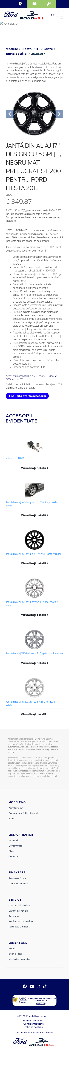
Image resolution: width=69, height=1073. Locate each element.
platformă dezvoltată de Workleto (34, 1032)
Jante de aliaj (17, 54)
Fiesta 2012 (31, 49)
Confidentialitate (33, 1023)
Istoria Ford (15, 954)
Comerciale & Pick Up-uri (23, 813)
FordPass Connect (19, 926)
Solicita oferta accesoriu (28, 396)
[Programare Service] (49, 4)
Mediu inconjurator (19, 959)
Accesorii (13, 916)
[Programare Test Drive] (34, 4)
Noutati (12, 948)
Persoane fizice (17, 878)
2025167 (38, 54)
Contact (13, 856)
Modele (12, 49)
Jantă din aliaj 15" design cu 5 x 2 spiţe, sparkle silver (34, 654)
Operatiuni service (19, 905)
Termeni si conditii (33, 1020)
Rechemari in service (20, 921)
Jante (49, 49)
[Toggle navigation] (61, 15)
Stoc (11, 851)
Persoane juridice (18, 883)
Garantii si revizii (18, 910)
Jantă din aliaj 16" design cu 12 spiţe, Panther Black (33, 554)
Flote (11, 818)
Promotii (13, 840)
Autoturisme (15, 808)
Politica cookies (33, 1027)
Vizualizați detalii (34, 468)
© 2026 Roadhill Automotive (33, 1016)
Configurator (15, 845)
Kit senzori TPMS (15, 459)
